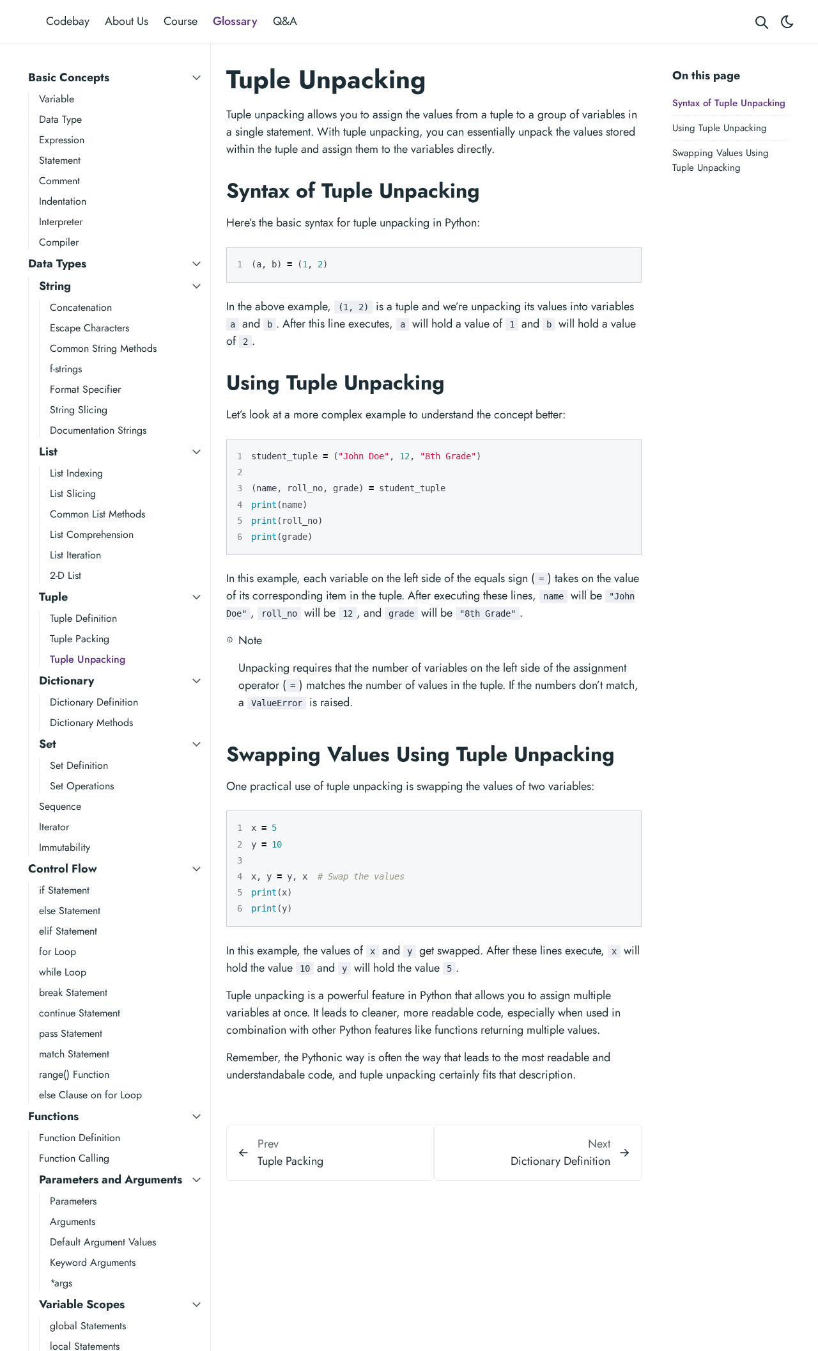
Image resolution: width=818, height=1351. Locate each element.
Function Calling (74, 1158)
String (55, 286)
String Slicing (78, 409)
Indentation (62, 201)
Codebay (67, 21)
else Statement (69, 910)
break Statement (73, 992)
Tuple (53, 597)
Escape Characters (89, 327)
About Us (126, 21)
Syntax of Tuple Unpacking (728, 103)
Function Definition (79, 1137)
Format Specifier (85, 389)
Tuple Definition (83, 618)
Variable (56, 98)
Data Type (60, 119)
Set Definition (79, 765)
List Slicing (73, 493)
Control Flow (62, 868)
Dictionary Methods (91, 722)
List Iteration (75, 555)
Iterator (54, 826)
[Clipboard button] (625, 262)
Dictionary (66, 680)
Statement (60, 160)
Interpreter (60, 221)
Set (47, 744)
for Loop (57, 951)
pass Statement (70, 1033)
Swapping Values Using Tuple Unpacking (720, 160)
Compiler (59, 242)
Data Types (57, 263)
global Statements (88, 1325)
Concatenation (81, 307)
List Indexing (76, 473)
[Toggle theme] (787, 21)
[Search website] (762, 21)
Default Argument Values (103, 1242)
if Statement (64, 890)
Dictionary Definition (94, 702)
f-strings (66, 368)
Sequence (60, 806)
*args (61, 1283)
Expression (61, 139)
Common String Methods (103, 348)
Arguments (72, 1221)
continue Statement (79, 1013)
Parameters (73, 1201)
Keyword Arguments (92, 1262)
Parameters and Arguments (110, 1179)
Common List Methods (97, 514)
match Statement (74, 1054)
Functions (53, 1116)
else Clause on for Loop (90, 1094)
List (48, 451)
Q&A (285, 21)
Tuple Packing (79, 638)
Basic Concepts (68, 77)
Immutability (64, 847)
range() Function (74, 1074)
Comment (59, 180)
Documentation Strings (98, 430)
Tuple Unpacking (87, 659)
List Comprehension (92, 534)
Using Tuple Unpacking (719, 128)
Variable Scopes (82, 1304)
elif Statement (68, 931)
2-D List (65, 575)
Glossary (235, 21)
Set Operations (82, 785)
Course (180, 21)
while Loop (62, 972)
